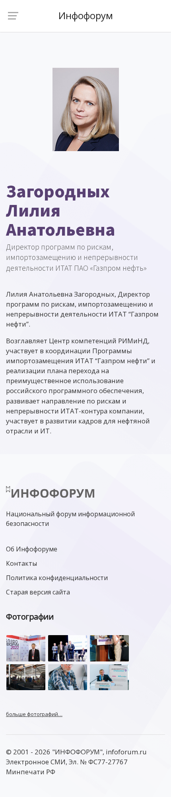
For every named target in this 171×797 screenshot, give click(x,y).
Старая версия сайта (38, 592)
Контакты (21, 563)
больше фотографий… (34, 714)
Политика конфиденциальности (57, 577)
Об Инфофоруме (31, 549)
